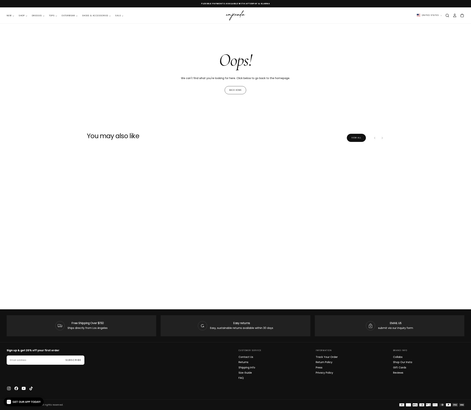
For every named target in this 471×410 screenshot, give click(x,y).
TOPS (52, 15)
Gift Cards (399, 367)
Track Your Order (327, 357)
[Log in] (454, 15)
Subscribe (73, 360)
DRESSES (37, 15)
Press (319, 367)
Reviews (398, 373)
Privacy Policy (324, 373)
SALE (118, 15)
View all (356, 137)
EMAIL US (396, 323)
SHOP (22, 15)
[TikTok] (31, 388)
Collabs (398, 357)
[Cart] (462, 15)
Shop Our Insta (402, 362)
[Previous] (375, 138)
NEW (9, 15)
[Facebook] (16, 388)
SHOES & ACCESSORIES (95, 15)
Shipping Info (247, 367)
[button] (447, 15)
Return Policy (324, 362)
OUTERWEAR (68, 15)
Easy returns (241, 323)
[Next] (382, 138)
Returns (243, 362)
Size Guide (245, 373)
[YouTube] (23, 388)
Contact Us (246, 357)
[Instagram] (9, 388)
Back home (235, 90)
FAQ (241, 378)
